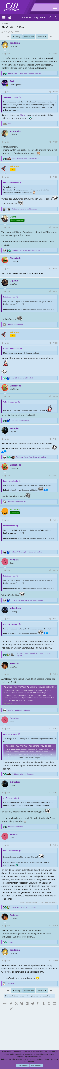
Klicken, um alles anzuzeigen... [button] (30, 757)
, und (25, 158)
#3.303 (55, 142)
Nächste (41, 36)
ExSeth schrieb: (9, 297)
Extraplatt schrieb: (10, 481)
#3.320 (55, 960)
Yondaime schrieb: (10, 97)
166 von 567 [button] (29, 36)
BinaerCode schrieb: (11, 348)
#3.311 (55, 475)
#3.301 (55, 53)
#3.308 (55, 343)
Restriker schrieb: (10, 734)
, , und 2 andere (28, 250)
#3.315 (55, 674)
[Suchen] (55, 17)
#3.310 (55, 439)
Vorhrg (17, 36)
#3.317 (55, 792)
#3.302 (55, 92)
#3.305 (55, 227)
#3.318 (55, 845)
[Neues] (50, 17)
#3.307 (55, 291)
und (15, 324)
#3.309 (55, 396)
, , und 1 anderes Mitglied (24, 73)
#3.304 (55, 177)
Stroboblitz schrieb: (11, 182)
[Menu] (4, 17)
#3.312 (55, 520)
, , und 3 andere (31, 457)
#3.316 (55, 728)
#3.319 (55, 925)
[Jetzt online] (7, 86)
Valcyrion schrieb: (10, 402)
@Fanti (22, 115)
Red (5, 31)
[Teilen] (50, 53)
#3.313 (55, 570)
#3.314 (55, 619)
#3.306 (55, 269)
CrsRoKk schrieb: (10, 798)
